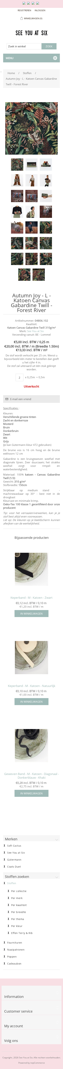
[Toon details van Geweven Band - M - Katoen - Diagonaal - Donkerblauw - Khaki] (31, 745)
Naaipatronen (15, 949)
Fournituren (14, 942)
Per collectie (19, 891)
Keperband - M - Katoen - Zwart (31, 597)
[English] (25, 4)
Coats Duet (14, 866)
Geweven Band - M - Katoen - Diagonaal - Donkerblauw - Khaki (31, 775)
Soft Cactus (14, 845)
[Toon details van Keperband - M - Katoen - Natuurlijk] (31, 657)
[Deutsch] (38, 4)
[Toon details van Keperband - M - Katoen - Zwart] (31, 569)
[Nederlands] (29, 4)
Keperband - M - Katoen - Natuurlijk (31, 686)
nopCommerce (37, 1062)
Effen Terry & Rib (22, 933)
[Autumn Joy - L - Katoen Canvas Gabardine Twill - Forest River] (17, 164)
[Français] (34, 4)
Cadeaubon (14, 963)
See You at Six (35, 331)
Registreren (24, 10)
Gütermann (14, 859)
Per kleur (17, 926)
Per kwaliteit (19, 905)
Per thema (17, 919)
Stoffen (11, 883)
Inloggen (40, 10)
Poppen (12, 956)
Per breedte (18, 912)
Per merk (16, 898)
